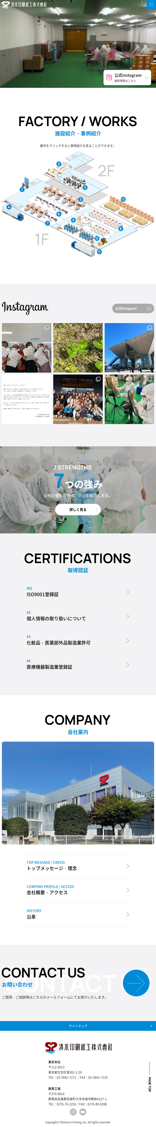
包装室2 (59, 213)
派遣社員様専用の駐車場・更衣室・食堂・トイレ (59, 163)
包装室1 (80, 199)
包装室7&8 (97, 238)
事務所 (85, 187)
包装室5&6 (73, 220)
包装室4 (120, 228)
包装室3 (47, 222)
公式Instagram (126, 308)
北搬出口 (99, 251)
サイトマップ (78, 1026)
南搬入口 (9, 206)
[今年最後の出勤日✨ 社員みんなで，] (78, 399)
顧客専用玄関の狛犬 (22, 189)
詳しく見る (78, 509)
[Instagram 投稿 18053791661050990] (26, 399)
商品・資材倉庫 (123, 199)
